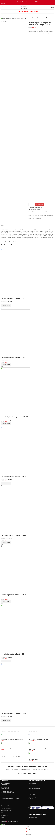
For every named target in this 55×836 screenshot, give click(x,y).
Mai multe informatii (33, 817)
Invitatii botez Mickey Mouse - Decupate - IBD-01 (12, 748)
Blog (2, 819)
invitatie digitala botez (37, 213)
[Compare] (2, 295)
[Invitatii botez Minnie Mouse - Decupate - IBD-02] (3, 736)
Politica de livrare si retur (6, 812)
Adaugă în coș (39, 204)
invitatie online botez (47, 213)
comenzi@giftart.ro (36, 788)
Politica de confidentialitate (6, 808)
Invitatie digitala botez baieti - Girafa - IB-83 (38, 739)
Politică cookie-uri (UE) (6, 810)
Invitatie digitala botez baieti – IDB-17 (13, 298)
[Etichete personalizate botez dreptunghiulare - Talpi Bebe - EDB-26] (31, 744)
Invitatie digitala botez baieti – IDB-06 (13, 654)
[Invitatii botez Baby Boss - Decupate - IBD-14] (3, 753)
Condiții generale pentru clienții (37, 819)
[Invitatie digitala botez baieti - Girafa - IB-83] (31, 736)
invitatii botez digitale (33, 215)
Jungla (45, 17)
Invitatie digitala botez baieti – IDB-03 (13, 713)
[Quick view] (6, 295)
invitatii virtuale (38, 218)
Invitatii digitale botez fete (6, 479)
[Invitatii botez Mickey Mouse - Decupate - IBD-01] (3, 744)
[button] (6, 305)
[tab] (27, 223)
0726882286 (33, 783)
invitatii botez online (42, 215)
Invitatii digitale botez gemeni (39, 211)
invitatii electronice (32, 216)
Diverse (41, 17)
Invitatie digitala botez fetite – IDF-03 (13, 535)
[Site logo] (27, 7)
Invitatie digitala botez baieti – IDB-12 (13, 357)
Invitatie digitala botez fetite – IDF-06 (13, 476)
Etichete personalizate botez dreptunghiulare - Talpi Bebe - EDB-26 (40, 748)
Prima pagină (31, 17)
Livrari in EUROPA (5, 815)
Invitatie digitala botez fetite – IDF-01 (13, 595)
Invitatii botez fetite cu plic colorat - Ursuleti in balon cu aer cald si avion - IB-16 (41, 758)
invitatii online (31, 218)
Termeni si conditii (5, 805)
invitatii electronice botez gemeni (44, 216)
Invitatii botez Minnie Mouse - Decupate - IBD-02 (12, 739)
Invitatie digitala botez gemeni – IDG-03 (14, 417)
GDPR (2, 817)
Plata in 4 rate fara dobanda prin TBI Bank (29, 1)
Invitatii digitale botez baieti (6, 301)
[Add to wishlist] (10, 295)
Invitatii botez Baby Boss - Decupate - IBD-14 (11, 756)
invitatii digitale (50, 215)
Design (36, 17)
